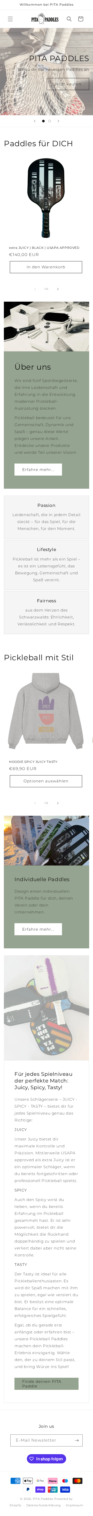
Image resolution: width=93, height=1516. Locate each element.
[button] (10, 19)
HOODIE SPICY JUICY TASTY (33, 762)
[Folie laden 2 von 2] (50, 121)
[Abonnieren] (76, 1440)
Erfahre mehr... (38, 469)
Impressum (74, 1505)
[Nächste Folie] (58, 121)
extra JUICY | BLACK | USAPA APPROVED (44, 248)
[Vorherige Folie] (34, 121)
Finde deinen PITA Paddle (41, 1384)
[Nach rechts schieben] (58, 289)
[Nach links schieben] (35, 289)
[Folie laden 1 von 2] (43, 121)
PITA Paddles (43, 1499)
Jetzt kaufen (68, 83)
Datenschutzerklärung (43, 1505)
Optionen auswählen (46, 781)
